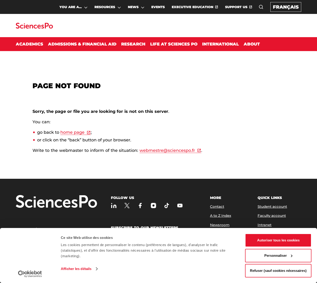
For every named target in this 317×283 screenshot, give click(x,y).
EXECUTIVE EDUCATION (192, 7)
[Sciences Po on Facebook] (140, 205)
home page (72, 132)
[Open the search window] (261, 7)
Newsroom (220, 225)
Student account (272, 206)
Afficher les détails (76, 269)
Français (286, 7)
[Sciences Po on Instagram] (153, 205)
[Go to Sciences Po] (34, 27)
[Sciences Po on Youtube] (180, 205)
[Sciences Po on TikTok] (167, 205)
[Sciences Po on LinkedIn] (114, 205)
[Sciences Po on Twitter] (127, 205)
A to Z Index (220, 215)
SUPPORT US (236, 7)
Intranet (265, 225)
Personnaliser (275, 255)
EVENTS (158, 7)
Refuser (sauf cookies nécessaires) (278, 271)
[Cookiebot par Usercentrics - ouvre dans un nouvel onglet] (30, 273)
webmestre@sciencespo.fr (167, 150)
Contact (217, 206)
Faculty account (272, 215)
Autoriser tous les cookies (278, 240)
